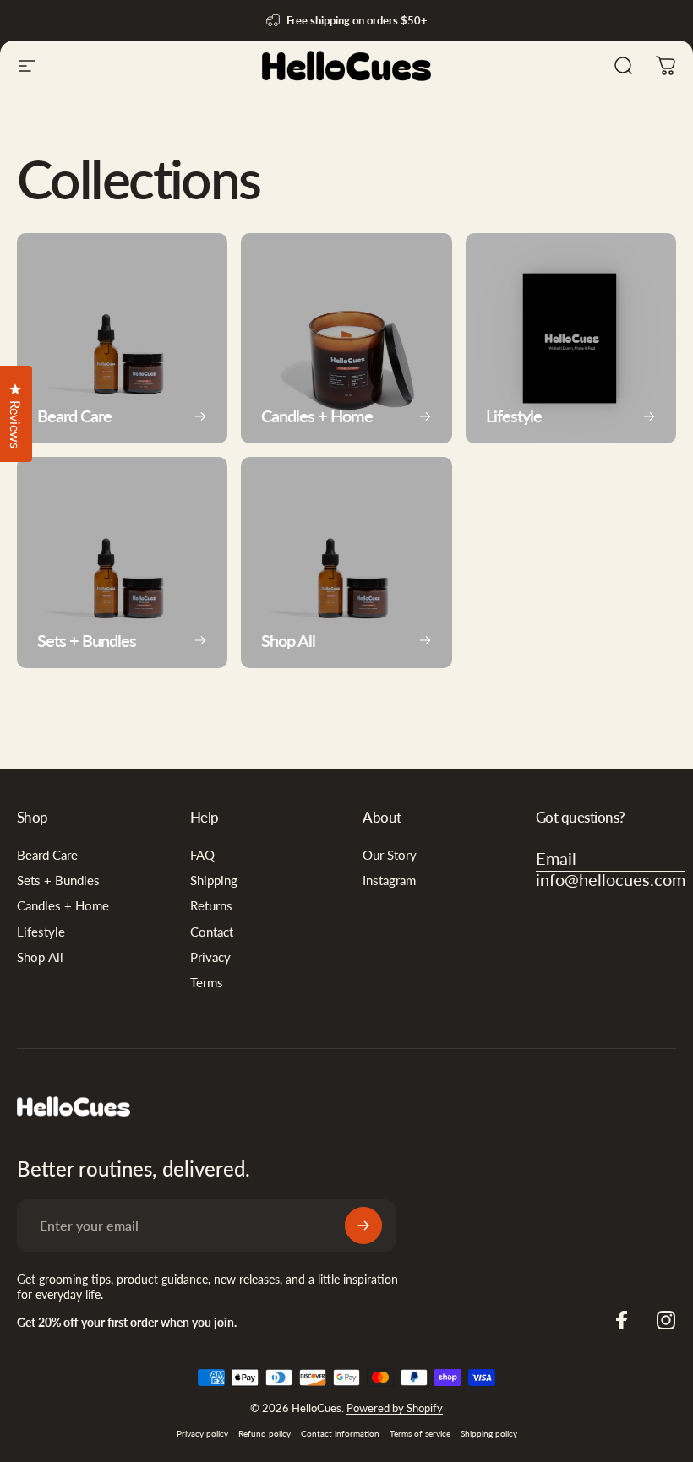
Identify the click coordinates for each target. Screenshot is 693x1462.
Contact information (340, 1433)
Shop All (40, 957)
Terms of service (420, 1433)
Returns (211, 906)
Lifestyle (41, 932)
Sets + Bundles (58, 880)
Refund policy (264, 1433)
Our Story (390, 855)
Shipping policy (489, 1433)
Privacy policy (202, 1433)
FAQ (202, 855)
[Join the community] (363, 1225)
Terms (206, 983)
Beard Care (47, 855)
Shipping (213, 880)
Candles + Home (63, 906)
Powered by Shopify (394, 1408)
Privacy (210, 957)
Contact (211, 932)
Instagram (389, 880)
